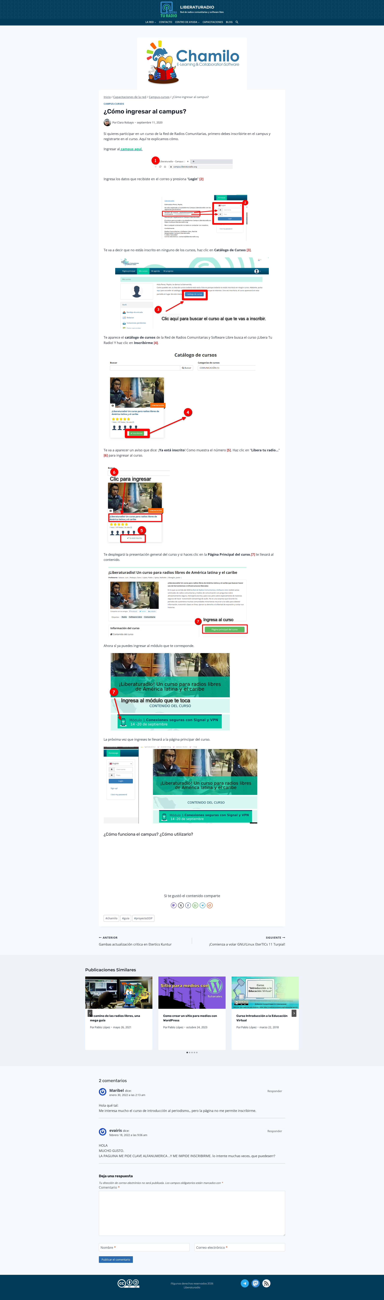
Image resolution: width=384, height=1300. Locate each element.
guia (125, 918)
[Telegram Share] (202, 905)
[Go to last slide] (90, 1013)
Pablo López (102, 1027)
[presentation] (118, 993)
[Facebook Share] (188, 905)
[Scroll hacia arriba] (373, 1282)
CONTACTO (165, 22)
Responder (274, 1091)
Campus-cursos (114, 103)
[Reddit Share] (210, 905)
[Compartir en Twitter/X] (181, 905)
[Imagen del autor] (107, 122)
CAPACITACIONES (213, 22)
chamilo (111, 918)
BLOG (229, 22)
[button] (237, 22)
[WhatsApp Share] (195, 905)
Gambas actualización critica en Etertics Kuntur (135, 941)
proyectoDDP (143, 918)
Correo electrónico (212, 1247)
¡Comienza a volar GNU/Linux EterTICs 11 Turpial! (247, 941)
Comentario (109, 1187)
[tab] (187, 1052)
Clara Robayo (125, 122)
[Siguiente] (294, 1013)
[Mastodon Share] (174, 905)
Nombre (108, 1247)
